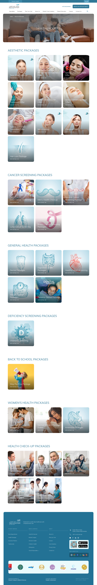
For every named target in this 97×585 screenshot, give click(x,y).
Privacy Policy (52, 547)
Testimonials (11, 544)
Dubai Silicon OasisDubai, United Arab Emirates (80, 530)
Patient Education (61, 11)
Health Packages (12, 537)
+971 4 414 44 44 (77, 534)
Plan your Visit (52, 537)
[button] (12, 11)
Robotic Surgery (32, 537)
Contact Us (78, 11)
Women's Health (32, 540)
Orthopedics (31, 547)
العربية (86, 1)
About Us (51, 534)
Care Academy (52, 544)
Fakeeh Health (15, 1)
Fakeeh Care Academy (48, 11)
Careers (71, 11)
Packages (19, 11)
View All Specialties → (34, 550)
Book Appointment (12, 534)
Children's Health (33, 544)
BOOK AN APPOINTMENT (81, 6)
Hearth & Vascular (33, 534)
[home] (14, 6)
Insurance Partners (12, 540)
